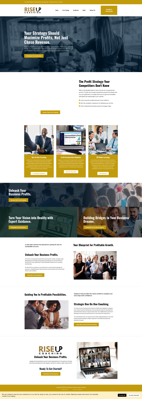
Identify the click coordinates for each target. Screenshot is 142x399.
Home (56, 10)
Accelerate (76, 10)
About (84, 10)
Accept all (122, 395)
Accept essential (134, 395)
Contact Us (92, 10)
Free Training (65, 10)
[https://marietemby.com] (33, 10)
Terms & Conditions (77, 389)
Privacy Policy (64, 389)
